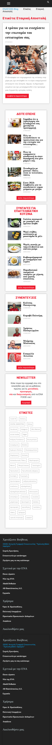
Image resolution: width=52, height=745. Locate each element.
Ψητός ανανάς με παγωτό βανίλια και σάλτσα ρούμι (33, 246)
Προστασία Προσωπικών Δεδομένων (18, 616)
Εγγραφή (26, 402)
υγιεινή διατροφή (16, 518)
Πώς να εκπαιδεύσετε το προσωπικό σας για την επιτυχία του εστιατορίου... (33, 140)
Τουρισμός (24, 476)
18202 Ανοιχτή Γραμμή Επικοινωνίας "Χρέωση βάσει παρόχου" (19, 645)
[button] (48, 3)
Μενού (12, 465)
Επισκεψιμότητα (31, 450)
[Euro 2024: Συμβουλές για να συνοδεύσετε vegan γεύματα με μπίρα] (14, 186)
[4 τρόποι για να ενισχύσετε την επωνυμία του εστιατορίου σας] (26, 59)
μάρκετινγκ (14, 502)
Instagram (24, 429)
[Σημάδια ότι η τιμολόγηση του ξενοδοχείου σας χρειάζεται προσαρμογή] (14, 122)
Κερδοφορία (33, 460)
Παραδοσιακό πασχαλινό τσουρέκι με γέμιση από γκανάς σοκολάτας (33, 274)
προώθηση (26, 507)
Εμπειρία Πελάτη (16, 450)
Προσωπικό (14, 471)
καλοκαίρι (25, 497)
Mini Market (35, 429)
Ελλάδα (24, 445)
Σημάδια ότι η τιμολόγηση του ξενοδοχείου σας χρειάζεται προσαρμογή (31, 123)
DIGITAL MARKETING (17, 424)
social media (14, 434)
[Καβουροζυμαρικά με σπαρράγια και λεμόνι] (14, 261)
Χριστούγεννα (15, 481)
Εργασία (6, 593)
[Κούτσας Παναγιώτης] (14, 306)
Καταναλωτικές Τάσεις (18, 460)
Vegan (25, 434)
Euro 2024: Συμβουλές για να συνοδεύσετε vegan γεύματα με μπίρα (33, 185)
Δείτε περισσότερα (26, 198)
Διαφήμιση (14, 445)
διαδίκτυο (13, 486)
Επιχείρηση (14, 455)
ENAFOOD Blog (10, 9)
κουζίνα (35, 497)
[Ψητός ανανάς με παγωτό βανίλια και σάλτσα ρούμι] (14, 248)
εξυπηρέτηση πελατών (18, 492)
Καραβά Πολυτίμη (32, 315)
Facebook (13, 429)
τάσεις (12, 512)
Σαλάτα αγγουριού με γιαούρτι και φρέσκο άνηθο (32, 221)
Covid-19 (13, 419)
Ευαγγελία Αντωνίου (28, 354)
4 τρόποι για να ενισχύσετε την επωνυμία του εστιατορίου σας (25, 32)
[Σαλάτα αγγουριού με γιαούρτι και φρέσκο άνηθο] (14, 222)
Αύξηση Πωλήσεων (17, 440)
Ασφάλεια (7, 621)
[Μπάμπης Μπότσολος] (14, 344)
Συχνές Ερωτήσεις (10, 551)
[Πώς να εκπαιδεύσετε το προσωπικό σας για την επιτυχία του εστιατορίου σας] (14, 139)
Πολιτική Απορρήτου (12, 611)
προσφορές (14, 507)
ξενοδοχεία (25, 502)
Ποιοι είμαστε (9, 574)
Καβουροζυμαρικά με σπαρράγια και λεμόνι (32, 259)
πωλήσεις (36, 507)
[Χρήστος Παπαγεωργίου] (14, 332)
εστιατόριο (14, 497)
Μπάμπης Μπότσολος (29, 342)
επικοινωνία (33, 492)
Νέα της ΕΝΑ (8, 579)
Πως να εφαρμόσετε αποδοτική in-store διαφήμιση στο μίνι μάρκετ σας (33, 156)
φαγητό (29, 518)
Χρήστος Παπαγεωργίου (31, 329)
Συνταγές (13, 476)
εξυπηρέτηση (25, 486)
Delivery (23, 419)
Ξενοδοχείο (36, 465)
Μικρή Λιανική (24, 465)
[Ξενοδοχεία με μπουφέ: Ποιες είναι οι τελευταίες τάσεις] (14, 172)
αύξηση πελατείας (29, 481)
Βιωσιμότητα (32, 440)
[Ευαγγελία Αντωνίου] (14, 357)
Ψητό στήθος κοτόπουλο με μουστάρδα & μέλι (33, 233)
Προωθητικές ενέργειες (30, 471)
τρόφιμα (22, 512)
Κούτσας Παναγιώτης (29, 303)
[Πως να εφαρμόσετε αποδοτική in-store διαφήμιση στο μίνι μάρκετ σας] (14, 155)
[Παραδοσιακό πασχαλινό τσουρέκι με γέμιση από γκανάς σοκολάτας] (14, 273)
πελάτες (36, 502)
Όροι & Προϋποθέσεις (12, 607)
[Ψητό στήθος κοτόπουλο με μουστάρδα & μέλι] (14, 235)
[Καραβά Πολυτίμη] (14, 319)
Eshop (30, 424)
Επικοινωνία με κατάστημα (14, 556)
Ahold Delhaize (9, 583)
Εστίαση (25, 455)
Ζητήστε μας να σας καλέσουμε (16, 560)
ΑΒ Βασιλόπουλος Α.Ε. (12, 588)
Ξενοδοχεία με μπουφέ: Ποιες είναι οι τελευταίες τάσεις (33, 171)
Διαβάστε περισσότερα (17, 96)
